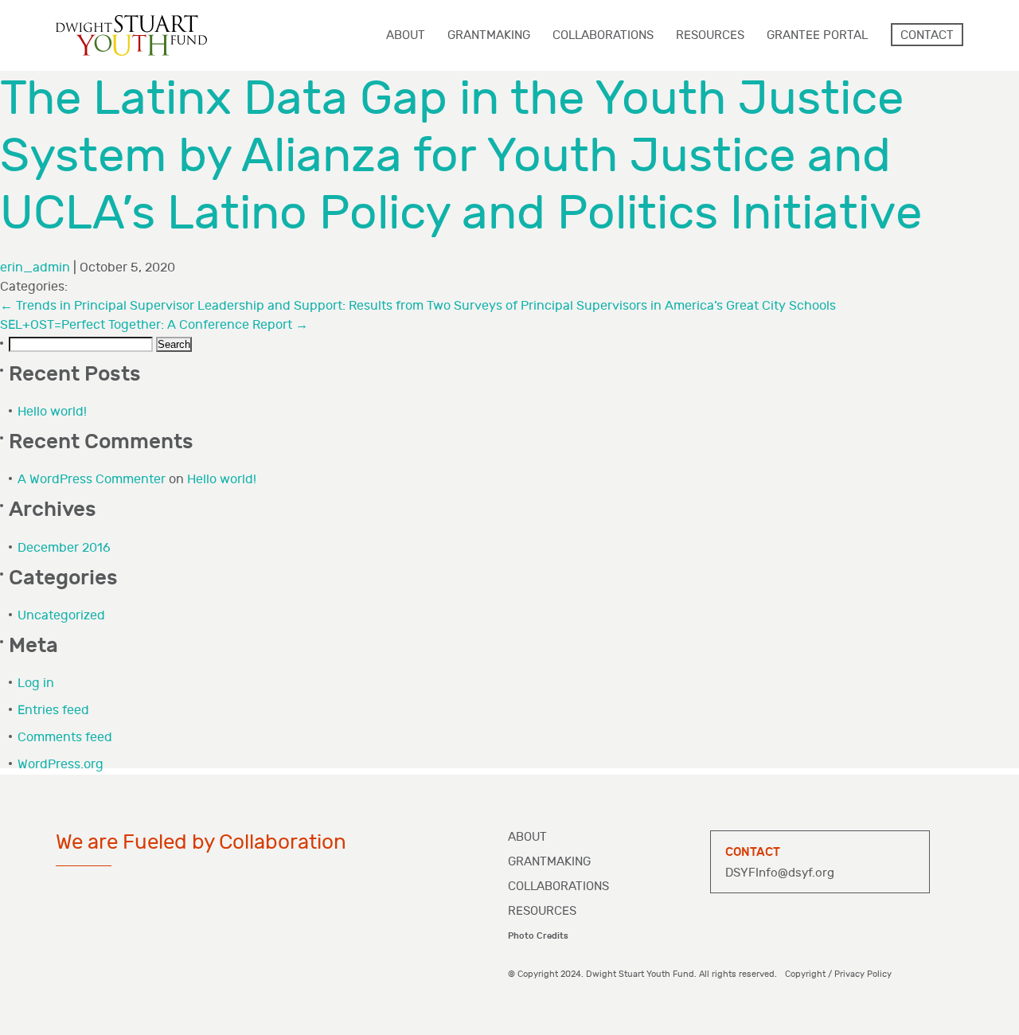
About (527, 837)
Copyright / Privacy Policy (838, 974)
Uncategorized (61, 615)
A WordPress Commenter (92, 479)
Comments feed (65, 737)
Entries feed (53, 710)
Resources (542, 911)
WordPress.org (60, 764)
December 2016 (64, 548)
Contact (927, 35)
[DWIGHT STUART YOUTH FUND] (131, 35)
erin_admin (35, 267)
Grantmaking (549, 862)
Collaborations (558, 886)
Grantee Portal (817, 35)
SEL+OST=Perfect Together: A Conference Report (154, 325)
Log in (36, 683)
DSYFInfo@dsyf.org (779, 873)
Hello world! (52, 412)
